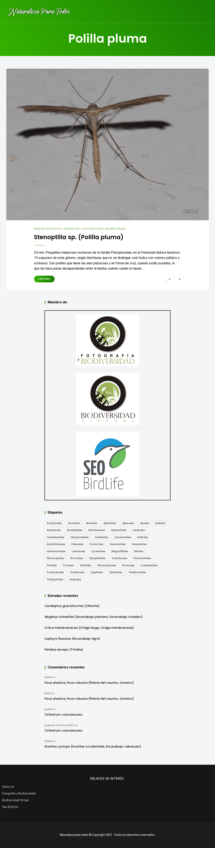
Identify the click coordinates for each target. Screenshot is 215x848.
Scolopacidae (55, 572)
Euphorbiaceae (56, 544)
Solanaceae (77, 572)
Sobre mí (8, 787)
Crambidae (101, 537)
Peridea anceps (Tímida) (64, 649)
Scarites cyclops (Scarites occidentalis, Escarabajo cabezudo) (93, 746)
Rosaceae (128, 565)
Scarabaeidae (149, 565)
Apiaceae (128, 523)
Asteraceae (54, 530)
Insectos (72, 229)
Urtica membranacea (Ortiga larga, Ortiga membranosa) (89, 628)
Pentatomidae (142, 558)
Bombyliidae (74, 530)
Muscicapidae (55, 558)
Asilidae (160, 523)
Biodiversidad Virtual (15, 800)
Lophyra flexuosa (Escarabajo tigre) (72, 639)
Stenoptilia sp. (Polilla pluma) (78, 237)
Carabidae (138, 530)
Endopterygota (48, 229)
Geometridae (118, 544)
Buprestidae (118, 530)
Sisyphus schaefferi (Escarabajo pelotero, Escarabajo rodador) (94, 617)
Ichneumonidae (56, 551)
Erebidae (142, 537)
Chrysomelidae (80, 537)
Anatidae (91, 523)
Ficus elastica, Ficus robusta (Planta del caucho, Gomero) (89, 683)
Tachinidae (115, 572)
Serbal (48, 677)
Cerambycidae (55, 537)
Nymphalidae (97, 558)
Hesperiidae (139, 544)
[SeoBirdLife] (107, 464)
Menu (204, 11)
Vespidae (75, 579)
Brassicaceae (97, 530)
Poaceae (68, 565)
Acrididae (74, 523)
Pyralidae (85, 565)
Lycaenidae (98, 551)
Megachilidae (119, 551)
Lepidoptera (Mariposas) (104, 229)
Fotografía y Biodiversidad (19, 793)
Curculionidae (122, 537)
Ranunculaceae (106, 565)
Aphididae (110, 523)
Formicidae (96, 544)
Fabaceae (77, 544)
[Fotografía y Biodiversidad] (107, 340)
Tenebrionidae (137, 572)
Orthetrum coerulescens (63, 714)
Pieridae (52, 565)
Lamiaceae (78, 551)
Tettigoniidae (55, 579)
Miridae (138, 551)
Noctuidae (76, 558)
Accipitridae (54, 523)
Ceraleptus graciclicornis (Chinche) (72, 606)
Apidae (144, 523)
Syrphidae (97, 572)
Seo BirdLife (10, 807)
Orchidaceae (119, 558)
